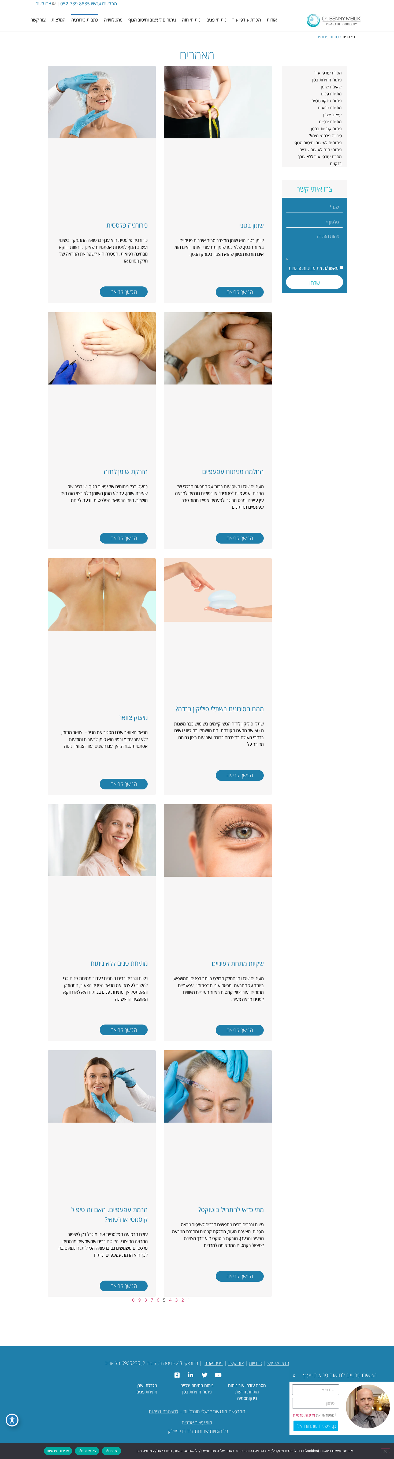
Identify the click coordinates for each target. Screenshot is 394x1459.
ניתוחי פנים (216, 20)
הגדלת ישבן (147, 1385)
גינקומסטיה (247, 1398)
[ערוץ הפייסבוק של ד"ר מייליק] (176, 1375)
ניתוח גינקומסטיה (326, 101)
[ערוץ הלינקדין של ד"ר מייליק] (190, 1375)
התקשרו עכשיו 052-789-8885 (88, 4)
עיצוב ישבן (332, 115)
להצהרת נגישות (163, 1411)
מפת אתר (214, 1363)
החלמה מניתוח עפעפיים (233, 471)
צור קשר (38, 20)
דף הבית (349, 36)
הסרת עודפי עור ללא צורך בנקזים (320, 160)
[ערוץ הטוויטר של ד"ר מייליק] (204, 1375)
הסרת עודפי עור (246, 20)
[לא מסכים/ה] (385, 1450)
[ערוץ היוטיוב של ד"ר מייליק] (217, 1375)
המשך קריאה (239, 292)
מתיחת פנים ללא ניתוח (119, 963)
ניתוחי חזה (191, 20)
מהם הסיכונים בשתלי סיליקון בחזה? (219, 708)
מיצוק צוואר (133, 717)
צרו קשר (43, 4)
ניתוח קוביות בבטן (326, 129)
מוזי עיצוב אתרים (197, 1422)
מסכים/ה (111, 1451)
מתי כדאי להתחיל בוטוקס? (231, 1209)
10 (132, 1300)
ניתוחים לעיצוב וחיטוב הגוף (152, 20)
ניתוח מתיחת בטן (327, 80)
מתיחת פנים (331, 94)
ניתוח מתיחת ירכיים (197, 1385)
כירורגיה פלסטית (127, 225)
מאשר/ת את (314, 268)
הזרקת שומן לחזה (126, 471)
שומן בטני (251, 225)
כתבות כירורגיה (84, 20)
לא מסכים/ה (87, 1451)
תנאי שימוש (278, 1363)
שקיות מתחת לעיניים (238, 963)
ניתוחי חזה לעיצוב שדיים (320, 150)
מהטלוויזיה (113, 20)
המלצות (58, 20)
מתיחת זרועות (330, 108)
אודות (272, 20)
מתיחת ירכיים (330, 122)
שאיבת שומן (331, 87)
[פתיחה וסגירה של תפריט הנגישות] (12, 1420)
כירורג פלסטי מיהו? (325, 136)
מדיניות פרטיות (302, 268)
